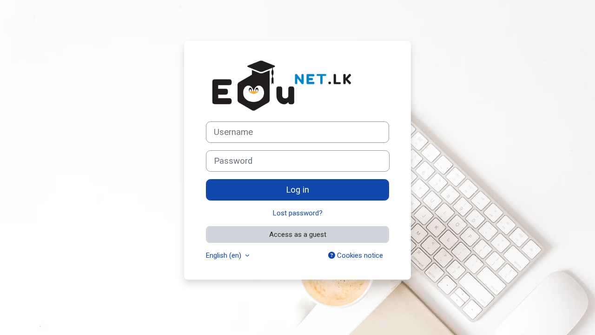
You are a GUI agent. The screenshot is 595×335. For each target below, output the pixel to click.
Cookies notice (359, 255)
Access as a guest (297, 234)
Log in (297, 190)
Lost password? (298, 213)
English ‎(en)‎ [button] (224, 255)
